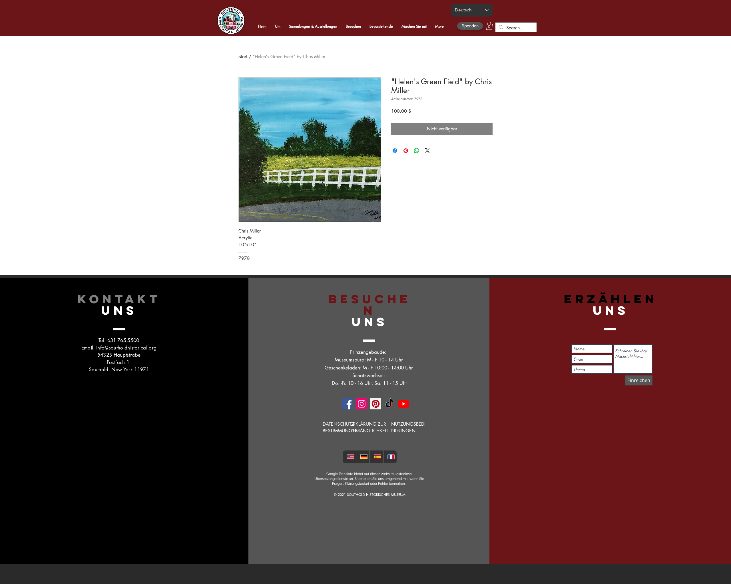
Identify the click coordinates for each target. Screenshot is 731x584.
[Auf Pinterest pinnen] (405, 150)
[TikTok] (389, 403)
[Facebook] (347, 403)
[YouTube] (403, 403)
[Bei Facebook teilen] (394, 150)
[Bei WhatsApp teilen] (416, 150)
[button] (489, 26)
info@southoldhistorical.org (126, 348)
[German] (363, 456)
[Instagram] (361, 403)
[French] (390, 456)
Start (242, 57)
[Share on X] (427, 150)
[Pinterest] (375, 403)
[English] (349, 456)
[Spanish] (376, 456)
